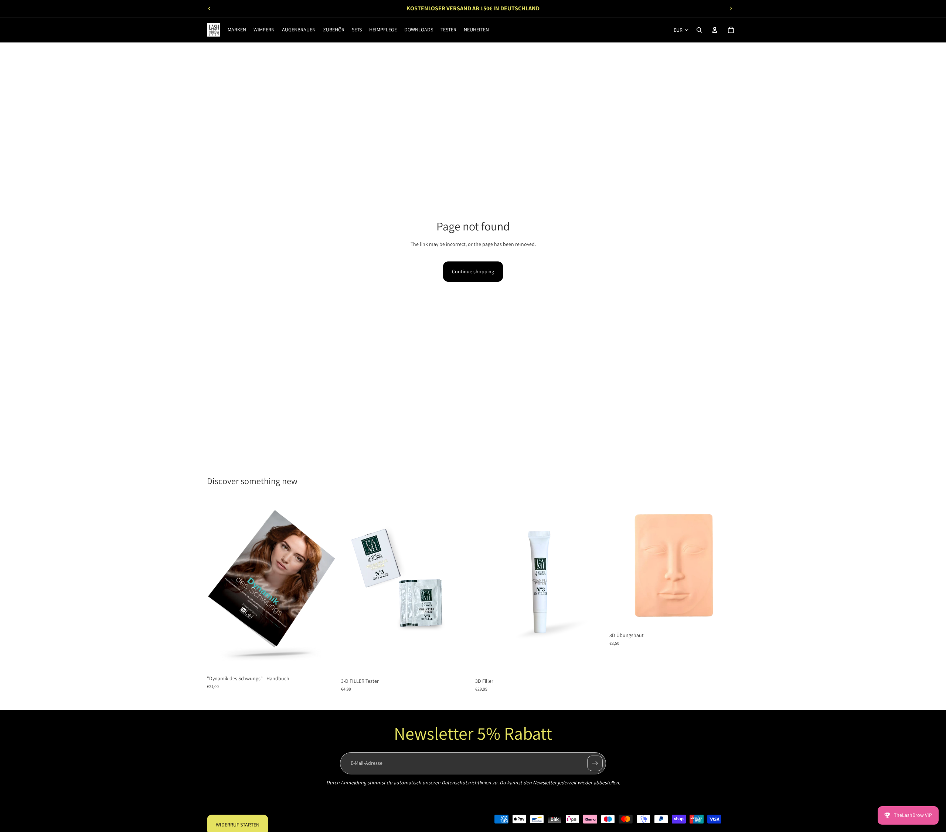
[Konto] (715, 30)
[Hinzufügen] (325, 660)
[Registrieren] (595, 763)
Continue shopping (473, 271)
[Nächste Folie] (731, 8)
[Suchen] (699, 30)
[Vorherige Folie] (209, 8)
